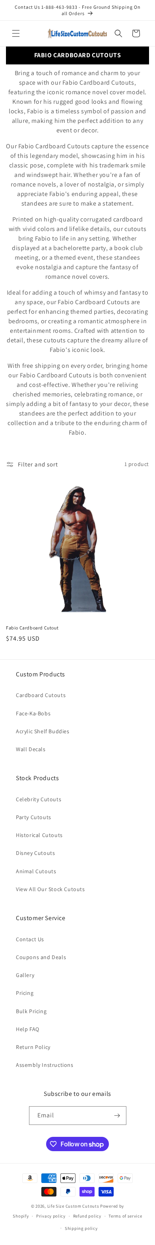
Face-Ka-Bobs (33, 713)
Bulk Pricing (31, 1011)
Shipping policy (81, 1228)
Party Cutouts (33, 817)
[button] (16, 33)
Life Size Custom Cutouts (73, 1206)
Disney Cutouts (35, 853)
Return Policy (33, 1047)
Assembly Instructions (45, 1064)
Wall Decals (31, 749)
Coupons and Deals (41, 957)
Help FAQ (27, 1029)
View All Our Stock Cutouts (50, 889)
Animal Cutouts (36, 871)
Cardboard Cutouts (41, 695)
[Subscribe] (117, 1115)
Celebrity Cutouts (38, 799)
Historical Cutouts (39, 835)
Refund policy (87, 1216)
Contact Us (30, 939)
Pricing (24, 992)
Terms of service (125, 1216)
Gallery (25, 975)
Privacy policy (51, 1216)
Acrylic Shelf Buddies (43, 731)
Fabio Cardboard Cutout (32, 628)
